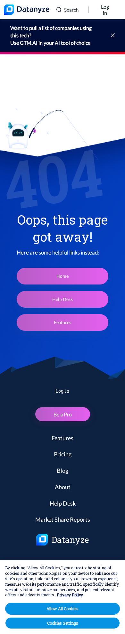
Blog (62, 470)
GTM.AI (29, 43)
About (63, 486)
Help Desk (62, 299)
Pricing (62, 454)
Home (62, 276)
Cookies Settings (62, 623)
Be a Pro (63, 414)
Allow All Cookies (62, 608)
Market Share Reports (62, 519)
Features (62, 322)
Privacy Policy (70, 594)
